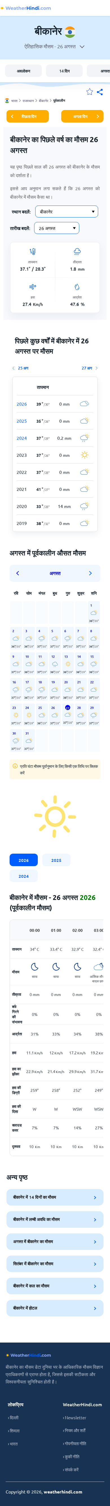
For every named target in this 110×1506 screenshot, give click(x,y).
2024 (24, 876)
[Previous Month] (19, 573)
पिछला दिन (29, 116)
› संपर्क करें (71, 1469)
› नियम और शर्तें (74, 1430)
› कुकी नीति (71, 1456)
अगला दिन (80, 116)
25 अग (23, 368)
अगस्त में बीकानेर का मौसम (33, 1241)
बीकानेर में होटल (25, 1308)
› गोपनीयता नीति (74, 1443)
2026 (24, 860)
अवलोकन (23, 71)
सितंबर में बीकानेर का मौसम (33, 1263)
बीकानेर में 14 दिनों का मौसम (34, 1197)
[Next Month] (90, 573)
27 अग (87, 368)
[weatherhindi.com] (25, 8)
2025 (56, 860)
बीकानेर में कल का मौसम (31, 1286)
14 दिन (64, 71)
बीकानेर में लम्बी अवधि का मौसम (36, 1219)
